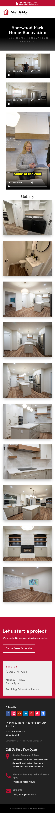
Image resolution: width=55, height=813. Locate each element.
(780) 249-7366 (16, 672)
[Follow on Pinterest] (31, 713)
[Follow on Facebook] (8, 713)
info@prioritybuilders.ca (24, 794)
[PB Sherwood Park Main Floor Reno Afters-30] (27, 561)
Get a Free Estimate (19, 648)
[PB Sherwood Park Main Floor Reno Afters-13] (27, 438)
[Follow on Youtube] (19, 713)
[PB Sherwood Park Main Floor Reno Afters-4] (27, 316)
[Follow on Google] (43, 713)
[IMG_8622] (27, 235)
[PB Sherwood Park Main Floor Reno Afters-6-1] (27, 357)
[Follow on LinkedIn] (25, 713)
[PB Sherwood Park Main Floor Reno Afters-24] (27, 479)
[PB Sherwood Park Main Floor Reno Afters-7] (27, 398)
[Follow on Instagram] (13, 713)
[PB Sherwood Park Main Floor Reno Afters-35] (27, 601)
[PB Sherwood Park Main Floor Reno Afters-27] (27, 520)
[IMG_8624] (27, 276)
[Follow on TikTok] (37, 713)
